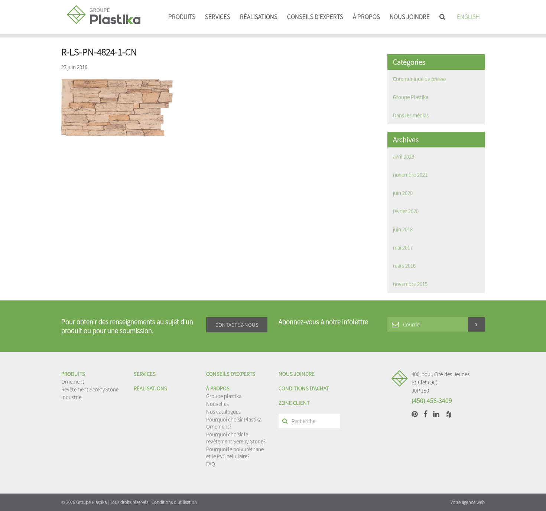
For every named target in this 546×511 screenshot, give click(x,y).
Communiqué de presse (419, 78)
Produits (181, 17)
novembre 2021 (410, 174)
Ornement (72, 381)
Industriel (72, 397)
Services (217, 17)
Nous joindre (410, 17)
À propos (366, 17)
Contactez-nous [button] (237, 324)
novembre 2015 (410, 283)
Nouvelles (217, 403)
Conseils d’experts (315, 17)
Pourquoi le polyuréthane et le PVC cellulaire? (235, 453)
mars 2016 (404, 265)
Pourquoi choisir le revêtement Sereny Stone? (236, 438)
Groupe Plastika (410, 97)
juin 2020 (403, 192)
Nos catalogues (223, 411)
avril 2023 (403, 156)
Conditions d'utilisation (174, 502)
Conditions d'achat (304, 388)
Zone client (294, 402)
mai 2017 (403, 247)
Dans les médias (411, 115)
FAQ (210, 464)
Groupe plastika (223, 396)
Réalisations (258, 17)
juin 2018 (403, 229)
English (468, 17)
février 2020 (406, 211)
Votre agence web (468, 502)
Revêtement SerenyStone (89, 389)
